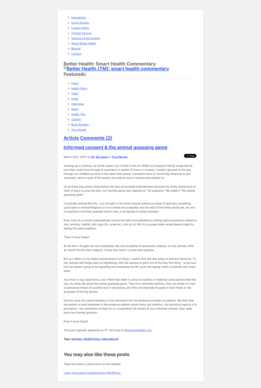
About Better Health (83, 43)
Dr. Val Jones (99, 156)
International (110, 339)
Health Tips (78, 114)
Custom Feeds (80, 27)
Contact (76, 53)
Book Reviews (80, 124)
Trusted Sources (81, 33)
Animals (76, 339)
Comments (96, 138)
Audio (74, 98)
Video (74, 93)
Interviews (77, 103)
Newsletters (78, 17)
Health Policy (79, 88)
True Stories (78, 129)
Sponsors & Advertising (85, 38)
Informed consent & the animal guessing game (115, 147)
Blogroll (75, 48)
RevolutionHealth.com (138, 330)
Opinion (76, 119)
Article (71, 138)
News (74, 109)
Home (75, 83)
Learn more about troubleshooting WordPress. (92, 372)
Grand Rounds (80, 22)
